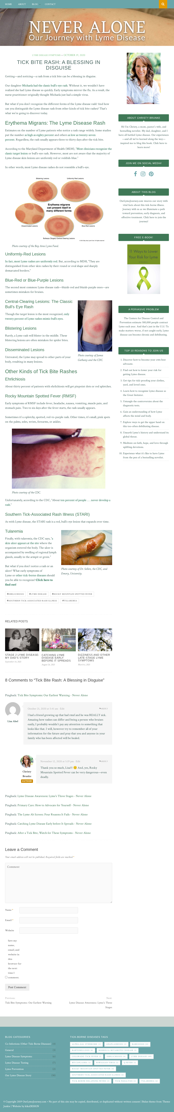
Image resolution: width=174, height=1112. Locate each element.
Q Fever (130, 1062)
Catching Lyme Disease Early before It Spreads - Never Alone (55, 824)
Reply (104, 708)
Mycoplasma (81, 1062)
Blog (35, 4)
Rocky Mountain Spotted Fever (72, 594)
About (22, 4)
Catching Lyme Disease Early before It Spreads (56, 658)
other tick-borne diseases (31, 575)
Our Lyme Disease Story (18, 1075)
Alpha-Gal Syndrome (86, 1044)
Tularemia (69, 600)
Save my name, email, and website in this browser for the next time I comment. (14, 959)
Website (9, 930)
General (9, 1050)
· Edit (61, 709)
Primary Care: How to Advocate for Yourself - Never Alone (53, 805)
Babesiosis (140, 1044)
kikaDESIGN (32, 1106)
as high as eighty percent (39, 135)
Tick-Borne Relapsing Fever (91, 1081)
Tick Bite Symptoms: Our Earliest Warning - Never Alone (53, 695)
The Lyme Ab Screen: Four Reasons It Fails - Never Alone (53, 814)
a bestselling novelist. (152, 457)
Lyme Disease (38, 594)
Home (8, 4)
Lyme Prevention (14, 1069)
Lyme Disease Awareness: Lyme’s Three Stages (90, 1005)
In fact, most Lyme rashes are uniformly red (31, 261)
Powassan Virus (107, 1062)
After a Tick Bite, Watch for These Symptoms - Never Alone (54, 833)
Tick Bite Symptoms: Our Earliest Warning (28, 1003)
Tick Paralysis (125, 1081)
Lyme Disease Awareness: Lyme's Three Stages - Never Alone (54, 796)
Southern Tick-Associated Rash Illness (32, 600)
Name (9, 910)
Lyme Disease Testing (16, 1063)
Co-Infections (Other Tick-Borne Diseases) (28, 1044)
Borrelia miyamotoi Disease (118, 1050)
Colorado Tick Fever (86, 1056)
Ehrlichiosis (15, 594)
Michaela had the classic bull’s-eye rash (44, 85)
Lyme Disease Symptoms (46, 55)
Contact (50, 4)
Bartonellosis (82, 1050)
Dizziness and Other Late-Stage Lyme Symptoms (94, 657)
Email (9, 920)
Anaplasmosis (116, 1044)
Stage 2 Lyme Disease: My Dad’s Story (22, 656)
